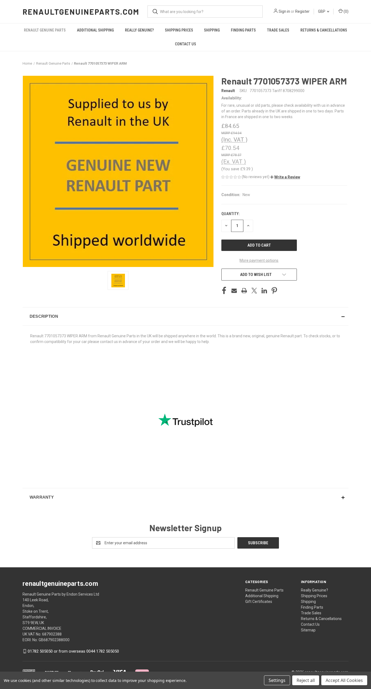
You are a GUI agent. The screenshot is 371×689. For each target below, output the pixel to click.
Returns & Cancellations (323, 30)
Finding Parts (243, 30)
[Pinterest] (274, 290)
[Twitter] (254, 290)
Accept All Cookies (344, 680)
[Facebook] (224, 290)
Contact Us (185, 44)
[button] (285, 177)
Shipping (212, 30)
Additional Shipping (95, 30)
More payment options (259, 260)
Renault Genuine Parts (45, 30)
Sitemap (308, 630)
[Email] (234, 290)
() (345, 11)
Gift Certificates (258, 601)
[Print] (244, 290)
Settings (277, 680)
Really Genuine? (139, 30)
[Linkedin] (264, 290)
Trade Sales (278, 30)
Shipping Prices (179, 30)
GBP (322, 11)
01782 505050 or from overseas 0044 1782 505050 (73, 651)
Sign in (284, 11)
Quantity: (230, 214)
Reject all (306, 680)
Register (302, 11)
